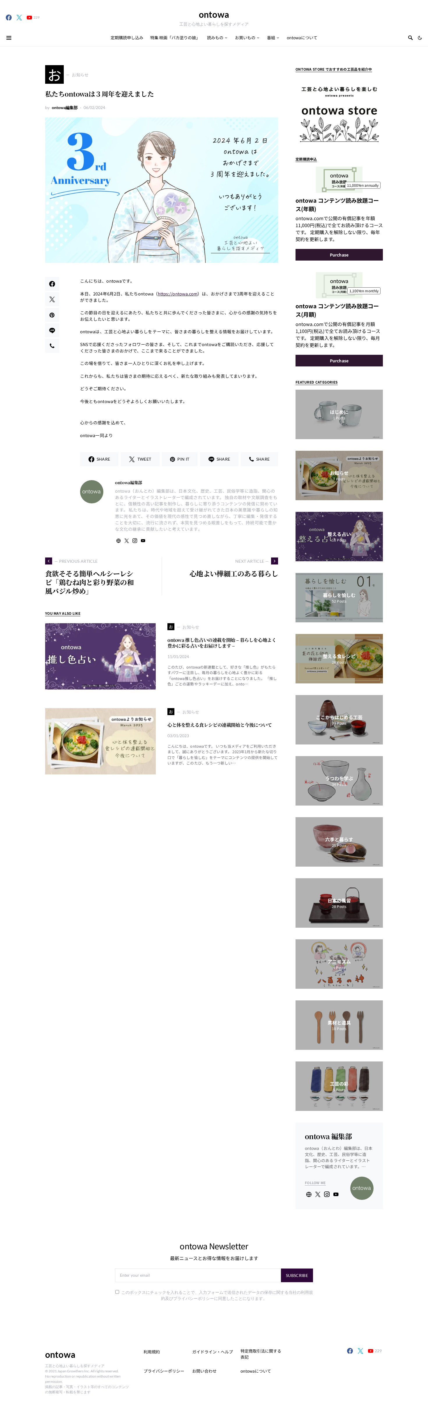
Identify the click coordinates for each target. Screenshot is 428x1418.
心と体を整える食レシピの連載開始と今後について (219, 725)
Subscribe (297, 1275)
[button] (420, 37)
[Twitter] (19, 17)
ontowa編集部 (65, 107)
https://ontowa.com (177, 294)
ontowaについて (255, 1371)
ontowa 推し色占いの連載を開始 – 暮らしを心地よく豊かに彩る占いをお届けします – (221, 643)
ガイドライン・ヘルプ (212, 1352)
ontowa (214, 14)
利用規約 (152, 1352)
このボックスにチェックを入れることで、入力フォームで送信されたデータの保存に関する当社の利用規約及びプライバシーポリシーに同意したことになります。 (217, 1295)
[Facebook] (9, 17)
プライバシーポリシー (164, 1371)
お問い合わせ (204, 1371)
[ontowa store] (339, 110)
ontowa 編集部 (328, 1136)
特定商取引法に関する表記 (260, 1354)
